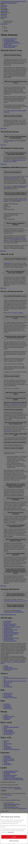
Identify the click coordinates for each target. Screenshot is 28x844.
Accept (14, 837)
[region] (14, 828)
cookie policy (11, 832)
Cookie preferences (14, 840)
